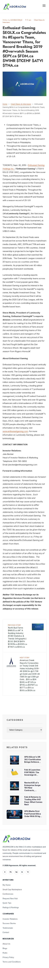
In (22, 872)
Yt (28, 872)
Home (5, 104)
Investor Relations (10, 919)
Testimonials (8, 928)
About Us (6, 944)
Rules (5, 953)
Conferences (8, 894)
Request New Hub (10, 898)
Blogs (5, 948)
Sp (16, 872)
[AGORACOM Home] (16, 838)
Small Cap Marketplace (12, 889)
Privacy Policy (8, 957)
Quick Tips (7, 903)
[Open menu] (44, 5)
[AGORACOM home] (14, 6)
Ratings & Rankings (11, 907)
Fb (10, 872)
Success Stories (9, 923)
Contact (6, 932)
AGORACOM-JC (16, 20)
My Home (7, 885)
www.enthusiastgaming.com (15, 431)
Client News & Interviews (21, 104)
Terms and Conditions (12, 962)
